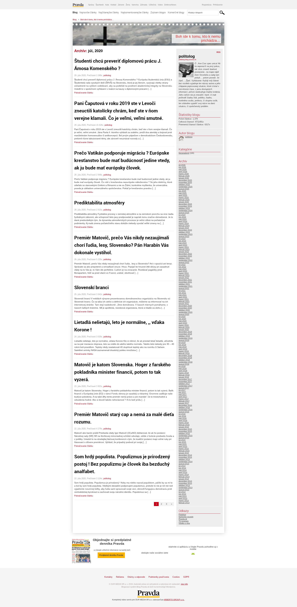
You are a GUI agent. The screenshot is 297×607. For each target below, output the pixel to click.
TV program (184, 521)
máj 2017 (183, 394)
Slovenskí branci (91, 287)
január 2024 (184, 228)
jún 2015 (182, 442)
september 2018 (185, 362)
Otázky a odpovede (136, 577)
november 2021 (185, 282)
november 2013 (185, 483)
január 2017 (184, 403)
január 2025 (184, 202)
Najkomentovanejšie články (134, 12)
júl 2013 (182, 492)
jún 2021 (182, 293)
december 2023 (185, 230)
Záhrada (143, 5)
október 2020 (184, 310)
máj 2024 (183, 219)
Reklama (120, 577)
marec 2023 (184, 247)
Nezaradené (184, 153)
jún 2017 (182, 392)
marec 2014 (184, 475)
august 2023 (184, 236)
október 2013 (184, 485)
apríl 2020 (183, 323)
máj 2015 (183, 444)
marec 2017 (184, 399)
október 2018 (184, 360)
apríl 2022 (183, 271)
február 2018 (184, 375)
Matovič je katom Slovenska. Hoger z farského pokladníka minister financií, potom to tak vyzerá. (122, 372)
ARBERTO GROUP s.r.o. (174, 600)
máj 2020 (183, 321)
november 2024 (185, 206)
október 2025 (184, 185)
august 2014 (184, 464)
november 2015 (185, 431)
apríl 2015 (183, 446)
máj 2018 (183, 369)
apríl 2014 (183, 472)
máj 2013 (183, 496)
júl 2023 (182, 239)
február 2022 (184, 275)
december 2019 (185, 332)
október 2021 (184, 284)
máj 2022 (183, 269)
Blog (75, 12)
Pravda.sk (183, 519)
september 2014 (185, 462)
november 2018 (185, 358)
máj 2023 (183, 243)
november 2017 (185, 381)
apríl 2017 (183, 397)
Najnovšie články (88, 12)
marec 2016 (184, 423)
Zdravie (121, 5)
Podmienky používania (158, 577)
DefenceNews (170, 5)
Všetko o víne (184, 523)
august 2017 (184, 388)
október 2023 (184, 232)
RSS (218, 52)
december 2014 (185, 455)
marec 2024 (184, 223)
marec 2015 (184, 449)
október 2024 (184, 208)
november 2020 (185, 308)
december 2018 (185, 356)
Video (160, 5)
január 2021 (184, 304)
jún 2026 (182, 167)
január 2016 (184, 427)
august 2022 (184, 262)
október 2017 (184, 384)
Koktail (113, 5)
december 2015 (185, 429)
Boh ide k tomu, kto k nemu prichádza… (97, 20)
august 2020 (184, 314)
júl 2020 (182, 317)
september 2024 (185, 210)
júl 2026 (182, 165)
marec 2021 (184, 299)
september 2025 (185, 187)
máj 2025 (183, 193)
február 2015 (184, 451)
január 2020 (184, 330)
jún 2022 (182, 267)
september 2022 (185, 260)
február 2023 (184, 249)
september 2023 (185, 234)
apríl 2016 (183, 420)
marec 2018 (184, 373)
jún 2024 (182, 217)
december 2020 (185, 306)
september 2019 (185, 338)
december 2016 (185, 405)
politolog (107, 75)
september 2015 (185, 436)
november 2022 (185, 256)
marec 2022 (184, 273)
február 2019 (184, 353)
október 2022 (184, 258)
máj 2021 (183, 295)
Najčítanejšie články (109, 12)
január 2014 (184, 479)
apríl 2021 (183, 297)
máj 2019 (183, 347)
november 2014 (185, 457)
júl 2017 (182, 390)
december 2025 (185, 180)
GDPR (186, 577)
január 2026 (184, 178)
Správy (91, 5)
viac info (184, 584)
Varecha (135, 5)
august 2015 (184, 438)
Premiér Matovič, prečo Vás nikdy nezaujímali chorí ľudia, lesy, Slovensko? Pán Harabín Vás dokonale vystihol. (121, 245)
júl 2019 (182, 343)
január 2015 (184, 453)
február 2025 (184, 200)
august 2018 (184, 364)
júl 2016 (182, 414)
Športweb (100, 5)
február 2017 (184, 401)
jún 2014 (182, 468)
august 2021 (184, 288)
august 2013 (184, 490)
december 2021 (185, 280)
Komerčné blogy (176, 12)
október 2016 (184, 407)
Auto (107, 5)
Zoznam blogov (158, 12)
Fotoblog (182, 515)
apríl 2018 (183, 371)
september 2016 (185, 410)
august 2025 (184, 189)
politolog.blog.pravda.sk (187, 59)
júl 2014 (182, 466)
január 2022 (184, 278)
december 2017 (185, 379)
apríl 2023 (183, 245)
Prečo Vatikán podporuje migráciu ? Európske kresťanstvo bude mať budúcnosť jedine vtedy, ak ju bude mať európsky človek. (122, 160)
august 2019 (184, 340)
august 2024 (184, 213)
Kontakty (108, 577)
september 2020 (185, 312)
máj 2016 (183, 418)
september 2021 (185, 286)
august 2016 (184, 412)
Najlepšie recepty (186, 517)
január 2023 (184, 252)
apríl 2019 (183, 349)
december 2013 (185, 481)
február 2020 (184, 327)
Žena (128, 5)
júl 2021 (182, 291)
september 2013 (185, 488)
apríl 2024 (183, 221)
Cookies (176, 577)
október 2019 (184, 336)
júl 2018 (182, 366)
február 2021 (184, 301)
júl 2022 (182, 265)
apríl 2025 (183, 195)
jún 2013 (182, 494)
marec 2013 (184, 501)
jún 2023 (182, 241)
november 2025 (185, 182)
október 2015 (184, 433)
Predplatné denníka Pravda (111, 555)
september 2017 (185, 386)
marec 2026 (184, 174)
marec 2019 (184, 351)
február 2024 (184, 226)
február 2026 (184, 176)
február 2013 (184, 503)
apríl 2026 (183, 172)
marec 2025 (184, 198)
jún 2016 (182, 416)
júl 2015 (182, 440)
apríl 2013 (183, 498)
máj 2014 (183, 470)
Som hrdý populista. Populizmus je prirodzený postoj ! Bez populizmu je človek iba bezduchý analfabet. (122, 463)
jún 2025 (182, 191)
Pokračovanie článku (83, 93)
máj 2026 (183, 169)
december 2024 (185, 204)
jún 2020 (182, 319)
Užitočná (152, 5)
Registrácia (206, 5)
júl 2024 (182, 215)
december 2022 (185, 254)
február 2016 (184, 425)
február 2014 (184, 477)
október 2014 (184, 459)
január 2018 (184, 377)
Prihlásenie (218, 5)
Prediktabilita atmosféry (99, 202)
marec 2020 (184, 325)
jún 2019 (182, 345)
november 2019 (185, 334)
